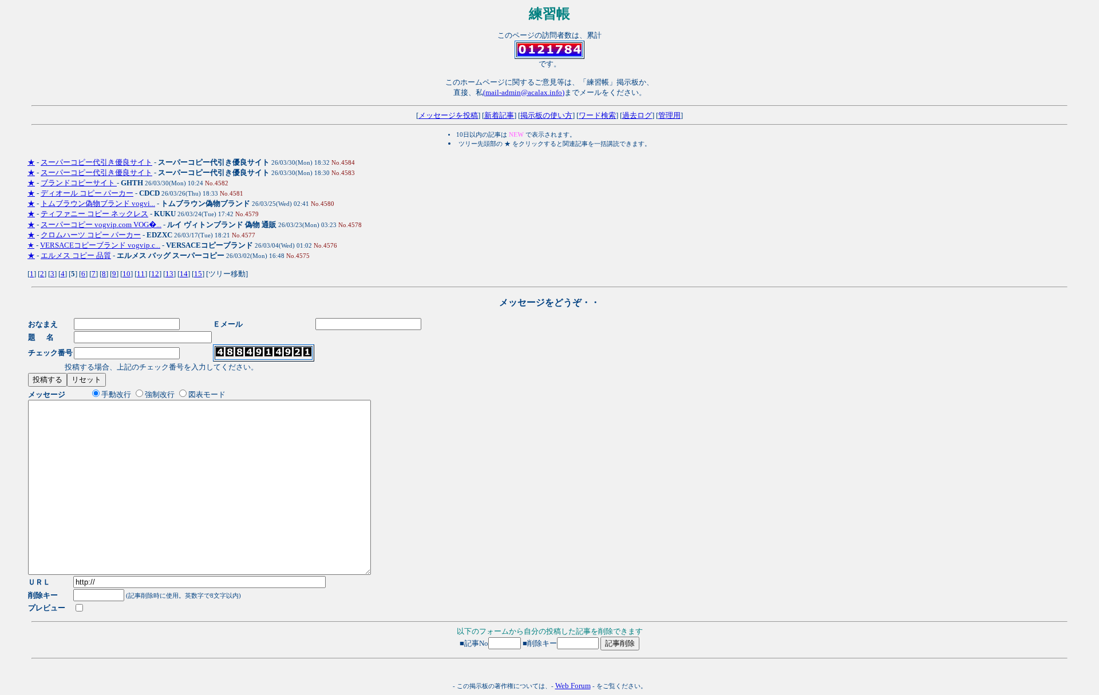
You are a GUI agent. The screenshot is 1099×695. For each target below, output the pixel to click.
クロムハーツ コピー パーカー (91, 235)
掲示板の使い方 (546, 115)
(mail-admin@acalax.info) (523, 92)
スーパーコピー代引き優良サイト (96, 162)
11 (141, 273)
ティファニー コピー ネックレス (94, 213)
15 (198, 273)
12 (155, 273)
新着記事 (499, 115)
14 (184, 273)
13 (169, 273)
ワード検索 (597, 115)
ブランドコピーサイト (79, 182)
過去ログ (637, 115)
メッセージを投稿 (448, 115)
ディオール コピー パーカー (87, 193)
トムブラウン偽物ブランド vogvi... (98, 203)
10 (126, 273)
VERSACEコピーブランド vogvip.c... (100, 245)
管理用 (669, 115)
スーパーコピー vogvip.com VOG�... (101, 224)
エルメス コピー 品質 (76, 255)
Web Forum (573, 685)
